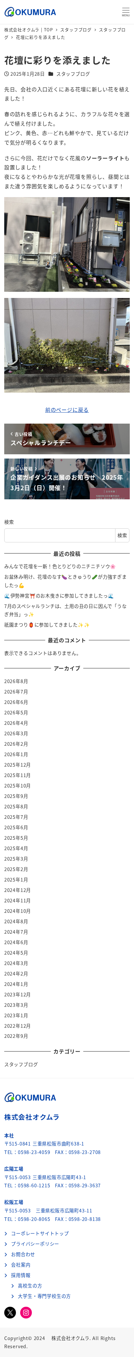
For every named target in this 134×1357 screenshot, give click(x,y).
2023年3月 (16, 1005)
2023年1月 (16, 1015)
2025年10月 (17, 785)
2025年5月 (16, 837)
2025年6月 (16, 827)
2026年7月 (16, 691)
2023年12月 (17, 994)
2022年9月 (16, 1036)
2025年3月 (16, 858)
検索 (9, 522)
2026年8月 (16, 681)
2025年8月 (16, 806)
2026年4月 (16, 723)
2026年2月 (16, 744)
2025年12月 (17, 764)
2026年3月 (16, 733)
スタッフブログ (73, 73)
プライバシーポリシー (35, 1243)
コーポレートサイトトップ (40, 1233)
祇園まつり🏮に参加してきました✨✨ (47, 624)
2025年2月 (16, 869)
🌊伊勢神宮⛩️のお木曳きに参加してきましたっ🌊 (59, 595)
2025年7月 (16, 817)
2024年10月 (17, 911)
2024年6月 (16, 942)
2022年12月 (17, 1025)
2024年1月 (16, 984)
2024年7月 (16, 931)
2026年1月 (16, 754)
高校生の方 (30, 1285)
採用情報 (20, 1275)
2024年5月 (16, 952)
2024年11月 (17, 900)
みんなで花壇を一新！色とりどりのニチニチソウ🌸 (60, 566)
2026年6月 (16, 702)
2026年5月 (16, 712)
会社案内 (20, 1264)
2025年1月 (16, 879)
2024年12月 (17, 890)
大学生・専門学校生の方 (44, 1296)
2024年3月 (16, 963)
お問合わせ (23, 1254)
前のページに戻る (67, 409)
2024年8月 (16, 921)
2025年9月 (16, 796)
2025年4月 (16, 848)
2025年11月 (17, 775)
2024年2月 (16, 973)
